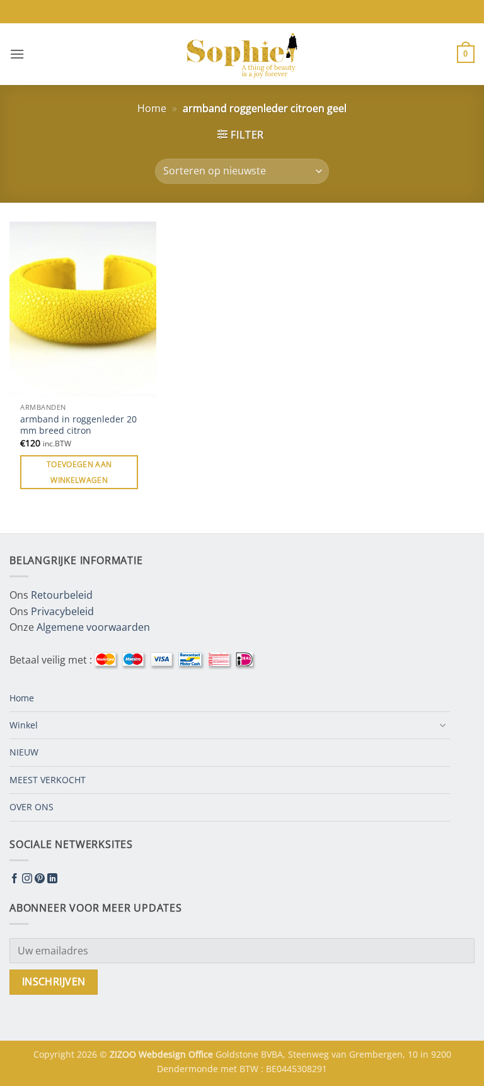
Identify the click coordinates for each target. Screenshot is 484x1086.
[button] (17, 53)
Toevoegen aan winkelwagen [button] (79, 472)
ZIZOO (124, 1054)
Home (151, 108)
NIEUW (23, 752)
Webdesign (163, 1054)
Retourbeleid (62, 595)
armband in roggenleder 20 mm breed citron (78, 425)
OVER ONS (31, 807)
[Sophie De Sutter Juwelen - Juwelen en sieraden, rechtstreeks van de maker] (242, 54)
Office (202, 1054)
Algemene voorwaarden (93, 627)
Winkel (23, 725)
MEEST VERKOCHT (47, 780)
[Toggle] (442, 725)
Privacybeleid (62, 611)
